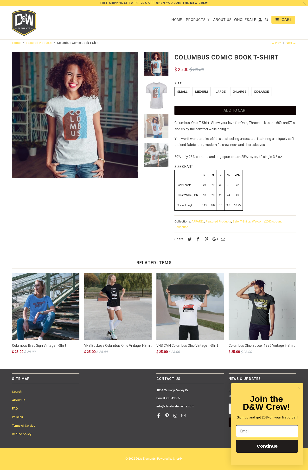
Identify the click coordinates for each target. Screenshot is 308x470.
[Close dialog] (298, 387)
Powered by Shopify (170, 458)
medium (201, 91)
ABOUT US (222, 20)
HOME (177, 20)
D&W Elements (146, 458)
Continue (267, 446)
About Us (18, 400)
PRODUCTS (198, 19)
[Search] (267, 21)
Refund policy (21, 434)
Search (17, 391)
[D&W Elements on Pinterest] (167, 415)
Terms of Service (23, 425)
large (220, 91)
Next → (291, 43)
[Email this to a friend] (222, 239)
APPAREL (198, 221)
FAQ (15, 408)
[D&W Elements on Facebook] (159, 415)
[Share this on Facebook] (197, 239)
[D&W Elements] (24, 23)
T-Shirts (245, 221)
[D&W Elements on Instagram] (176, 415)
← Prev (276, 43)
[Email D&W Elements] (184, 415)
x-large (239, 91)
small (182, 91)
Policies (17, 417)
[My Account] (260, 21)
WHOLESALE (245, 20)
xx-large (261, 91)
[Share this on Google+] (214, 239)
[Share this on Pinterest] (206, 239)
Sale (236, 221)
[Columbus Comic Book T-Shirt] (75, 115)
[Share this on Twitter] (189, 239)
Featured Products (218, 221)
